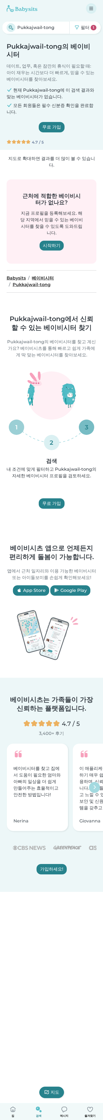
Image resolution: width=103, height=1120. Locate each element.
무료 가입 (51, 127)
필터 (87, 27)
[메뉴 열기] (91, 8)
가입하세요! (51, 869)
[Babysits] (22, 8)
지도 (55, 1092)
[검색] (11, 27)
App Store (34, 590)
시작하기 (51, 245)
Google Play (73, 590)
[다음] (94, 787)
